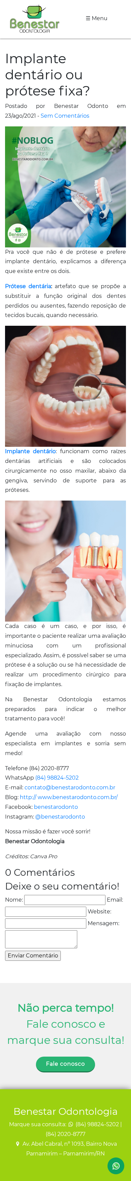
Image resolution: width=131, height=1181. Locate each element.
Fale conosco (65, 1064)
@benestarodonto (60, 817)
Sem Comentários (65, 116)
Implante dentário (30, 451)
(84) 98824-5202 (57, 778)
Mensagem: (103, 923)
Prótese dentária (28, 286)
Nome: (14, 900)
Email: (115, 900)
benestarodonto (56, 807)
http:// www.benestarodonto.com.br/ (69, 797)
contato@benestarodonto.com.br (70, 787)
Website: (99, 911)
